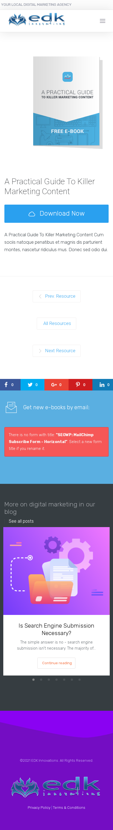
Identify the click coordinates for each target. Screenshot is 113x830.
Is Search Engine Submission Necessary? (56, 629)
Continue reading (57, 663)
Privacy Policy (39, 807)
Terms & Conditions (69, 807)
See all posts (21, 521)
